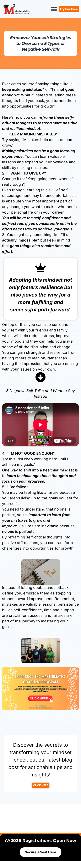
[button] (54, 9)
